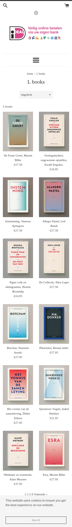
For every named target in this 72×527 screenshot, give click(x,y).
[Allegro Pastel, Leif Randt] (54, 197)
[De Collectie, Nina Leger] (54, 258)
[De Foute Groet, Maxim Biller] (18, 131)
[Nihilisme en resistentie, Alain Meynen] (18, 450)
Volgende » (40, 494)
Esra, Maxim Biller (54, 474)
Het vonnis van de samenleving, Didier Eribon (18, 413)
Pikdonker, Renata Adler (54, 347)
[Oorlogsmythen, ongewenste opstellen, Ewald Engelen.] (54, 131)
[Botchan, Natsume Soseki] (18, 324)
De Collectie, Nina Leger (54, 282)
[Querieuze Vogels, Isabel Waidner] (54, 385)
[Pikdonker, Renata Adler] (54, 324)
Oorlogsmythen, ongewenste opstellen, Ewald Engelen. (54, 160)
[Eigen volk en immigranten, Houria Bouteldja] (18, 258)
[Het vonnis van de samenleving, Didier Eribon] (18, 385)
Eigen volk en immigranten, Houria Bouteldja (18, 287)
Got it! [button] (36, 520)
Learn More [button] (14, 510)
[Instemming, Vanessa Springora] (18, 197)
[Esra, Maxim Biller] (54, 450)
